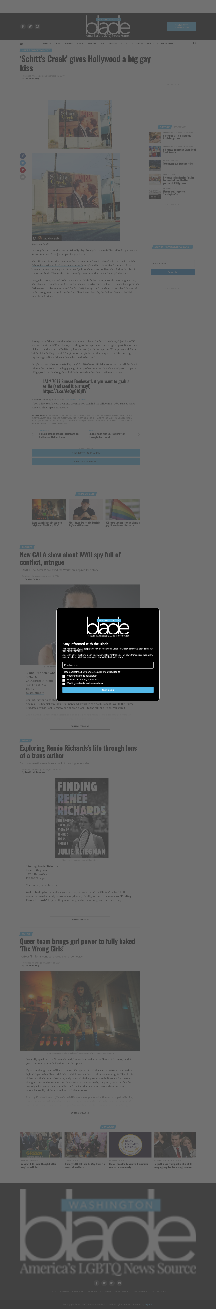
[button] (108, 678)
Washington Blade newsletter (82, 676)
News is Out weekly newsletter (83, 679)
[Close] (155, 612)
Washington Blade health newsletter (85, 683)
